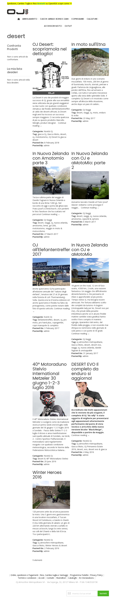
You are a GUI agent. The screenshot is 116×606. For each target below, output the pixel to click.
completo (54, 325)
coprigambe (57, 322)
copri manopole (40, 325)
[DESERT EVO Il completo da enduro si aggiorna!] (90, 394)
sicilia (76, 115)
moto (95, 112)
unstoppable (86, 350)
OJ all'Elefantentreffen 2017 (52, 249)
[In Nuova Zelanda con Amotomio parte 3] (51, 180)
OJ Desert (53, 137)
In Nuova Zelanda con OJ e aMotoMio (89, 249)
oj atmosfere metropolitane (89, 342)
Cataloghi (72, 578)
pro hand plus (45, 322)
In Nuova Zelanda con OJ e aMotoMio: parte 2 (89, 160)
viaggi (86, 112)
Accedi (41, 578)
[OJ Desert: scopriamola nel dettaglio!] (51, 76)
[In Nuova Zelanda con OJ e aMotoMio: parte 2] (90, 185)
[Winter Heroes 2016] (51, 495)
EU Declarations (86, 578)
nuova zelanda (60, 222)
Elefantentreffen (45, 319)
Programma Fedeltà (79, 575)
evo (85, 449)
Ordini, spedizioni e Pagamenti (24, 575)
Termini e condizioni (27, 578)
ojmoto (95, 219)
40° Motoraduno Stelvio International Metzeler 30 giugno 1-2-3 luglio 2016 (50, 376)
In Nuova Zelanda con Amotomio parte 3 (51, 158)
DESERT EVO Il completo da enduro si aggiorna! (84, 371)
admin (47, 145)
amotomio (37, 225)
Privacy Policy (96, 575)
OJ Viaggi (87, 109)
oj (33, 137)
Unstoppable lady (80, 308)
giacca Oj (42, 134)
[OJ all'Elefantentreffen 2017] (51, 272)
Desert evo (100, 308)
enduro (102, 112)
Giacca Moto (53, 134)
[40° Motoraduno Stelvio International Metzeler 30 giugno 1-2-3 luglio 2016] (51, 404)
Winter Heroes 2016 (47, 474)
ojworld (85, 219)
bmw (45, 225)
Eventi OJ (48, 317)
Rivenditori (61, 578)
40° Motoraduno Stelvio (57, 458)
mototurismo (42, 137)
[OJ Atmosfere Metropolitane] (17, 11)
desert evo (96, 344)
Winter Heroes (52, 545)
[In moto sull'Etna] (90, 62)
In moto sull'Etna (88, 44)
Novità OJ (48, 131)
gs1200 (52, 225)
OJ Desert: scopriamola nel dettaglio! (50, 49)
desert (63, 134)
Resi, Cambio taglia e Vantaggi (54, 575)
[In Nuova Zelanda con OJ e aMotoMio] (90, 270)
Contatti (50, 578)
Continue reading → (51, 214)
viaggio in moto (53, 228)
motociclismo (39, 231)
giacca (104, 449)
